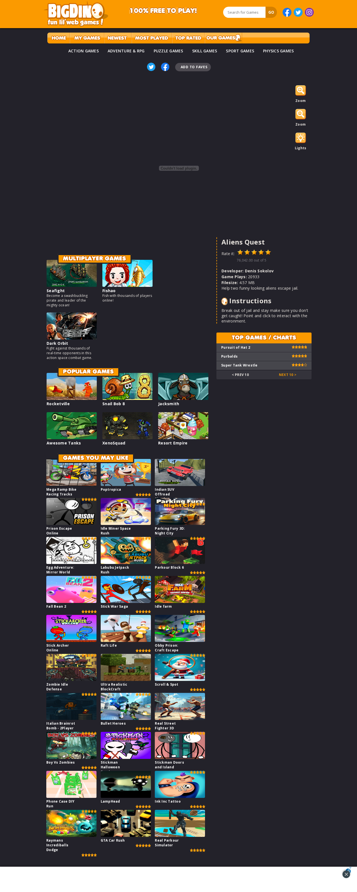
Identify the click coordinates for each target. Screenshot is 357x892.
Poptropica (111, 489)
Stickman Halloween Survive (110, 767)
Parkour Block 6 (169, 567)
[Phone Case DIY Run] (71, 796)
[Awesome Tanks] (72, 437)
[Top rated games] (188, 38)
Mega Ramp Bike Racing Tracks (61, 492)
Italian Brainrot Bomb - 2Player (60, 725)
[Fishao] (127, 285)
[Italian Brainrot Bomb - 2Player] (71, 718)
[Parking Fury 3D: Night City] (180, 523)
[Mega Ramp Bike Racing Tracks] (71, 484)
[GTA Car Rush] (126, 835)
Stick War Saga (114, 606)
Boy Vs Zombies (60, 762)
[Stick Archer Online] (71, 640)
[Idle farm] (180, 601)
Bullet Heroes (113, 723)
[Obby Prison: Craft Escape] (180, 640)
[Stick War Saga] (126, 601)
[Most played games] (152, 38)
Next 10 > (287, 374)
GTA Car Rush (113, 840)
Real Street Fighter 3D (165, 725)
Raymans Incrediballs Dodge (57, 845)
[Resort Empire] (183, 437)
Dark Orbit (57, 343)
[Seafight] (72, 285)
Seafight (56, 290)
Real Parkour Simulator (167, 842)
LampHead (110, 801)
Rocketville (58, 403)
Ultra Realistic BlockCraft (114, 686)
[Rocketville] (72, 398)
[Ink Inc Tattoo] (180, 796)
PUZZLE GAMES (168, 50)
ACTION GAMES (83, 50)
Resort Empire (172, 443)
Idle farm (163, 606)
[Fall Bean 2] (71, 601)
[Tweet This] (151, 67)
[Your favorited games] (87, 38)
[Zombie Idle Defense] (71, 679)
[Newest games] (117, 38)
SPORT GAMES (240, 50)
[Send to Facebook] (165, 67)
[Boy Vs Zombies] (71, 757)
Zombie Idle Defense (57, 686)
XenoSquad (113, 443)
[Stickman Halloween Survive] (126, 757)
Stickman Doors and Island (169, 764)
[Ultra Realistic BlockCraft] (126, 679)
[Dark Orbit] (72, 338)
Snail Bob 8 (113, 403)
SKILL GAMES (204, 50)
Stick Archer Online (57, 647)
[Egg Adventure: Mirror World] (71, 562)
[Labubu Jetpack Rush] (126, 562)
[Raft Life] (126, 640)
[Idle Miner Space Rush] (126, 523)
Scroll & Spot (166, 684)
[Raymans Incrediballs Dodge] (71, 835)
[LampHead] (126, 796)
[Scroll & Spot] (180, 679)
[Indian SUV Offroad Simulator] (180, 484)
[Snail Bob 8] (127, 398)
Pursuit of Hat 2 (235, 347)
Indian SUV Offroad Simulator (164, 494)
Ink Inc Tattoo (168, 801)
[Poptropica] (126, 484)
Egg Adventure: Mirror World (60, 570)
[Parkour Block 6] (180, 562)
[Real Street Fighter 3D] (180, 718)
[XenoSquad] (127, 437)
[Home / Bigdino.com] (58, 38)
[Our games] (223, 38)
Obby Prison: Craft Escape (166, 647)
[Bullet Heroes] (126, 718)
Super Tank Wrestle (239, 365)
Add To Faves (194, 67)
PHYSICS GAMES (278, 50)
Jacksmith (168, 403)
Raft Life (109, 645)
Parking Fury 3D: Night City (170, 531)
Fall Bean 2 (56, 606)
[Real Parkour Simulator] (180, 835)
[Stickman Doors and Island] (180, 757)
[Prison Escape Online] (71, 523)
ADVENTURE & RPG (126, 50)
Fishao (109, 290)
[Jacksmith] (183, 398)
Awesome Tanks (64, 443)
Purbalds (229, 356)
